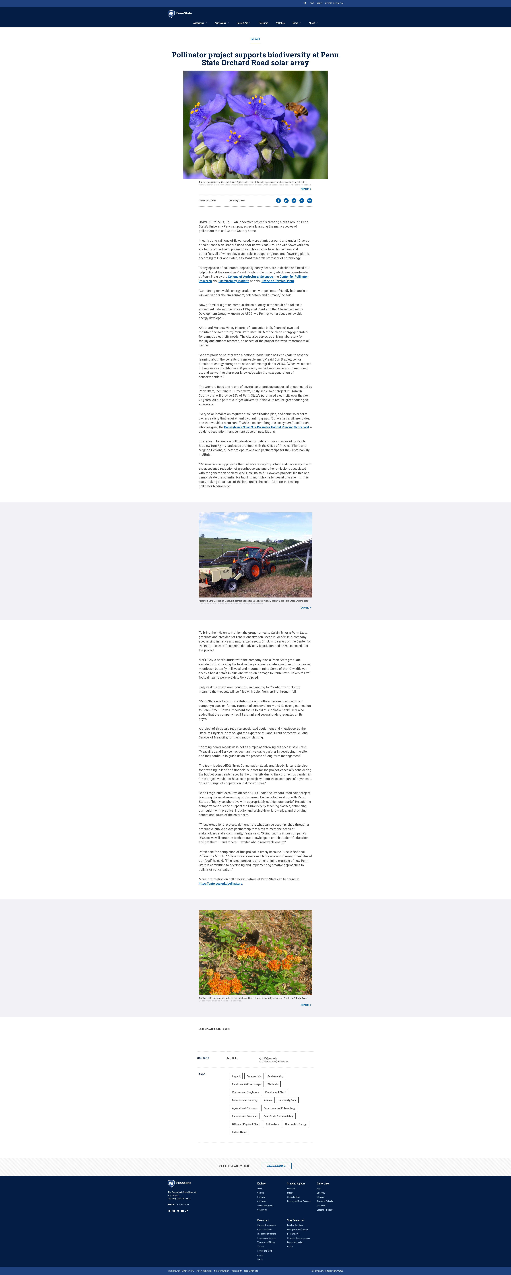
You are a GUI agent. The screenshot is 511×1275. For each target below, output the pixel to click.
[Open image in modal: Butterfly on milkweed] (255, 952)
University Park (287, 1100)
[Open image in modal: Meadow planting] (255, 554)
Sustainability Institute (234, 281)
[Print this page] (309, 200)
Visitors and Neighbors (245, 1092)
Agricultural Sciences (244, 1108)
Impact (255, 39)
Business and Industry (244, 1100)
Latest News (239, 1132)
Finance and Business (244, 1116)
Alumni (268, 1100)
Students (272, 1084)
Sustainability (275, 1076)
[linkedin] (294, 201)
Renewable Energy (295, 1124)
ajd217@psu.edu (268, 1058)
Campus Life (254, 1076)
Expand (305, 189)
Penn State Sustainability (278, 1116)
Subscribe (275, 1166)
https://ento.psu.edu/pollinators (220, 883)
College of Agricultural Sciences (250, 277)
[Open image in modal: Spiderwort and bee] (255, 125)
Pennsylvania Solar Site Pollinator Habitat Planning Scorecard (266, 427)
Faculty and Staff (275, 1092)
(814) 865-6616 (279, 1061)
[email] (301, 201)
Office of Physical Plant (277, 281)
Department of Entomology (280, 1108)
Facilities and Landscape (246, 1084)
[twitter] (286, 201)
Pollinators (272, 1124)
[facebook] (278, 201)
